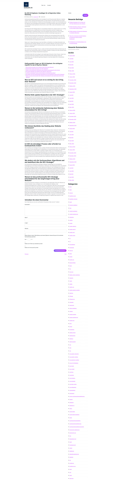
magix (70, 281)
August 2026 (72, 55)
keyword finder (72, 262)
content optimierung (73, 214)
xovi (70, 472)
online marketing (73, 308)
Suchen (69, 13)
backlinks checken (73, 199)
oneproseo (71, 305)
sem (70, 347)
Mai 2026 (71, 64)
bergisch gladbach (73, 205)
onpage (71, 311)
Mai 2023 (71, 174)
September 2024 (72, 125)
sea (70, 344)
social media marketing (74, 414)
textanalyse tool (72, 438)
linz (70, 268)
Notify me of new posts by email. (31, 247)
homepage (71, 247)
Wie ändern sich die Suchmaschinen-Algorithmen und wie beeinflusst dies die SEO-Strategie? (45, 74)
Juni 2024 (71, 134)
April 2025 (71, 104)
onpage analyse (72, 314)
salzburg (71, 338)
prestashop (71, 329)
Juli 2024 (71, 131)
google (70, 223)
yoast (70, 475)
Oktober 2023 (72, 158)
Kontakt (49, 5)
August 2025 (72, 92)
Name (26, 217)
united (70, 448)
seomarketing (72, 390)
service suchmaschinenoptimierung (77, 396)
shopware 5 (71, 405)
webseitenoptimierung (74, 454)
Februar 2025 (72, 110)
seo (70, 350)
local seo (71, 271)
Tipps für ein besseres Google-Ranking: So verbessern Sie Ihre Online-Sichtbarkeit (77, 37)
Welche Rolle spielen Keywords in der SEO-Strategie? (37, 68)
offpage (71, 296)
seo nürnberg (72, 378)
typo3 (70, 442)
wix (70, 460)
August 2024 (72, 128)
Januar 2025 (72, 113)
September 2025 (72, 89)
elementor (71, 217)
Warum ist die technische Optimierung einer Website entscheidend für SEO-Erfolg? (43, 70)
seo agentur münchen (74, 353)
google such (72, 232)
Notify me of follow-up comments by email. (34, 243)
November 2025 (72, 83)
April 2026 (71, 67)
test (70, 435)
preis (70, 323)
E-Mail (26, 223)
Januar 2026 (72, 76)
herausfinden (72, 244)
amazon (71, 193)
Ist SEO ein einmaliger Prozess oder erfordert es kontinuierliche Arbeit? (40, 73)
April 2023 (71, 177)
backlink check (72, 196)
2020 (70, 189)
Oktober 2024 (72, 122)
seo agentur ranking (73, 357)
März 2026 (71, 70)
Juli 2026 (71, 58)
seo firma (71, 372)
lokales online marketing (74, 274)
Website (26, 228)
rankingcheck (72, 335)
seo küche (71, 375)
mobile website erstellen (74, 290)
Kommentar (27, 204)
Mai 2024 (71, 137)
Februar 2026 (72, 73)
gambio (71, 220)
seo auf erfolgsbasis (73, 363)
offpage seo (72, 299)
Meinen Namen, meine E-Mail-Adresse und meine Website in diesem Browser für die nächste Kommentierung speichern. (44, 236)
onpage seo (71, 320)
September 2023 (72, 161)
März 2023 (71, 180)
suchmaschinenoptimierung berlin (76, 426)
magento (71, 278)
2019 (70, 186)
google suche (72, 235)
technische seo (72, 432)
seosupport (71, 393)
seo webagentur (72, 387)
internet (71, 250)
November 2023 (72, 155)
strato (70, 417)
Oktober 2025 (72, 86)
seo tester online (73, 384)
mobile (70, 284)
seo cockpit (71, 369)
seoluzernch (36, 16)
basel (70, 202)
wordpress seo (72, 466)
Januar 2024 (72, 149)
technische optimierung (74, 429)
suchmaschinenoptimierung (75, 423)
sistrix (70, 408)
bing (70, 208)
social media (72, 411)
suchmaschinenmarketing (74, 420)
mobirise (71, 293)
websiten (71, 457)
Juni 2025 (71, 98)
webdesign (71, 451)
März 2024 (71, 143)
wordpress (71, 463)
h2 (70, 238)
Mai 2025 (71, 101)
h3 (70, 241)
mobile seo (71, 287)
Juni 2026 (71, 61)
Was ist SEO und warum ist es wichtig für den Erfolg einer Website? (40, 67)
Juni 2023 (71, 171)
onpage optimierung (73, 317)
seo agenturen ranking (74, 360)
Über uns (43, 5)
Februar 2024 (72, 146)
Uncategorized (72, 445)
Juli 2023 (71, 168)
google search (72, 229)
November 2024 (72, 119)
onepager (71, 302)
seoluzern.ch (28, 8)
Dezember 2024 (72, 116)
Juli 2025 (71, 95)
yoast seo (71, 478)
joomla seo (71, 259)
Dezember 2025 (72, 80)
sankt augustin (72, 341)
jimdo (70, 253)
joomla (70, 256)
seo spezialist (72, 381)
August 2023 (72, 165)
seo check (71, 366)
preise (70, 326)
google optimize (72, 226)
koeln (70, 265)
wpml (70, 469)
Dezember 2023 (72, 152)
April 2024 (71, 140)
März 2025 (71, 107)
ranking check (72, 332)
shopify (71, 399)
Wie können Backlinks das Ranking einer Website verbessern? (38, 71)
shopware (71, 402)
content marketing (73, 211)
